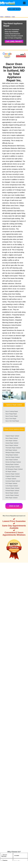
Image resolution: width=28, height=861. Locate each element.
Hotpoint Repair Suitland (12, 436)
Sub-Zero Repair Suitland (13, 457)
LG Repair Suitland (11, 478)
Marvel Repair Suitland (12, 493)
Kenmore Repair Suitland (12, 474)
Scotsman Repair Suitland (13, 481)
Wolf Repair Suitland (11, 450)
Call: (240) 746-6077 (14, 41)
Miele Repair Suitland (11, 497)
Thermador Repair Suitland (13, 447)
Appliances (7, 16)
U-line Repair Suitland (12, 486)
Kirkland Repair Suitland (12, 490)
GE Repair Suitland (11, 471)
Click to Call (14, 506)
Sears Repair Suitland (12, 459)
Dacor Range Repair (11, 414)
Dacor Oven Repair (11, 418)
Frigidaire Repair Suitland (13, 476)
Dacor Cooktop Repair (12, 411)
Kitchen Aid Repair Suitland (13, 462)
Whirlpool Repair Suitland (13, 452)
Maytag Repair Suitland (12, 464)
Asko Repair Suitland (11, 440)
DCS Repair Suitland (11, 483)
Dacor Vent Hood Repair (12, 421)
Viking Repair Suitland (12, 455)
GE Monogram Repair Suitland (14, 469)
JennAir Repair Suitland (12, 495)
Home (1, 16)
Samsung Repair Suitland (13, 467)
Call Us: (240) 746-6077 (14, 9)
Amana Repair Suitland (12, 443)
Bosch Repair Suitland (12, 445)
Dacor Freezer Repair (12, 416)
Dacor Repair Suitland (12, 438)
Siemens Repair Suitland (12, 488)
